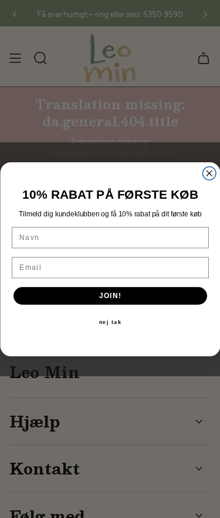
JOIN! (110, 295)
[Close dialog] (209, 173)
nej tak (110, 322)
